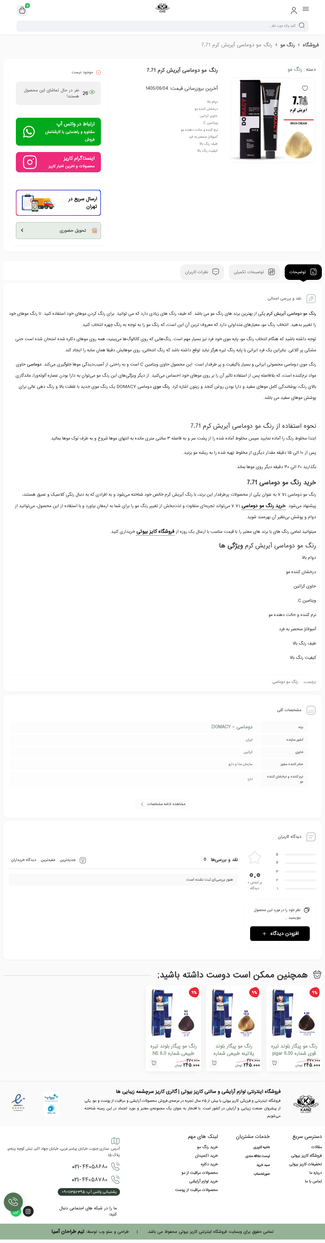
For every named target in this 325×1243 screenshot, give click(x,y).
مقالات (316, 1147)
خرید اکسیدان (206, 1156)
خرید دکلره (209, 1164)
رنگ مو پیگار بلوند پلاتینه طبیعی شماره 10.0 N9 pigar (234, 1053)
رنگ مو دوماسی (285, 682)
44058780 (90, 1179)
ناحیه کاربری (261, 1147)
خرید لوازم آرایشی (203, 1181)
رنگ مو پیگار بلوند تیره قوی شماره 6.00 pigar (294, 1049)
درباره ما (315, 1173)
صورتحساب (262, 1174)
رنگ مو (287, 45)
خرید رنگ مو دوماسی (264, 506)
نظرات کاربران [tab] (197, 272)
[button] (274, 1063)
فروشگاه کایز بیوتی (155, 531)
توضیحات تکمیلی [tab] (250, 272)
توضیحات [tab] (298, 272)
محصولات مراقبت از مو (200, 1173)
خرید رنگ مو (207, 1147)
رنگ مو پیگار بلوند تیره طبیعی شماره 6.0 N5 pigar (173, 1053)
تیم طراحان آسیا (67, 1231)
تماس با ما (313, 1181)
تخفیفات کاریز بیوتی (305, 1164)
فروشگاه (311, 45)
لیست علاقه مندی (257, 1156)
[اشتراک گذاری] (305, 103)
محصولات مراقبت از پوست (196, 1190)
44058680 (90, 1166)
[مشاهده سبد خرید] (22, 10)
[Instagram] (28, 1211)
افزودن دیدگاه (284, 933)
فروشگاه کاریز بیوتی (306, 1156)
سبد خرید (263, 1165)
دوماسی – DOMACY (232, 727)
